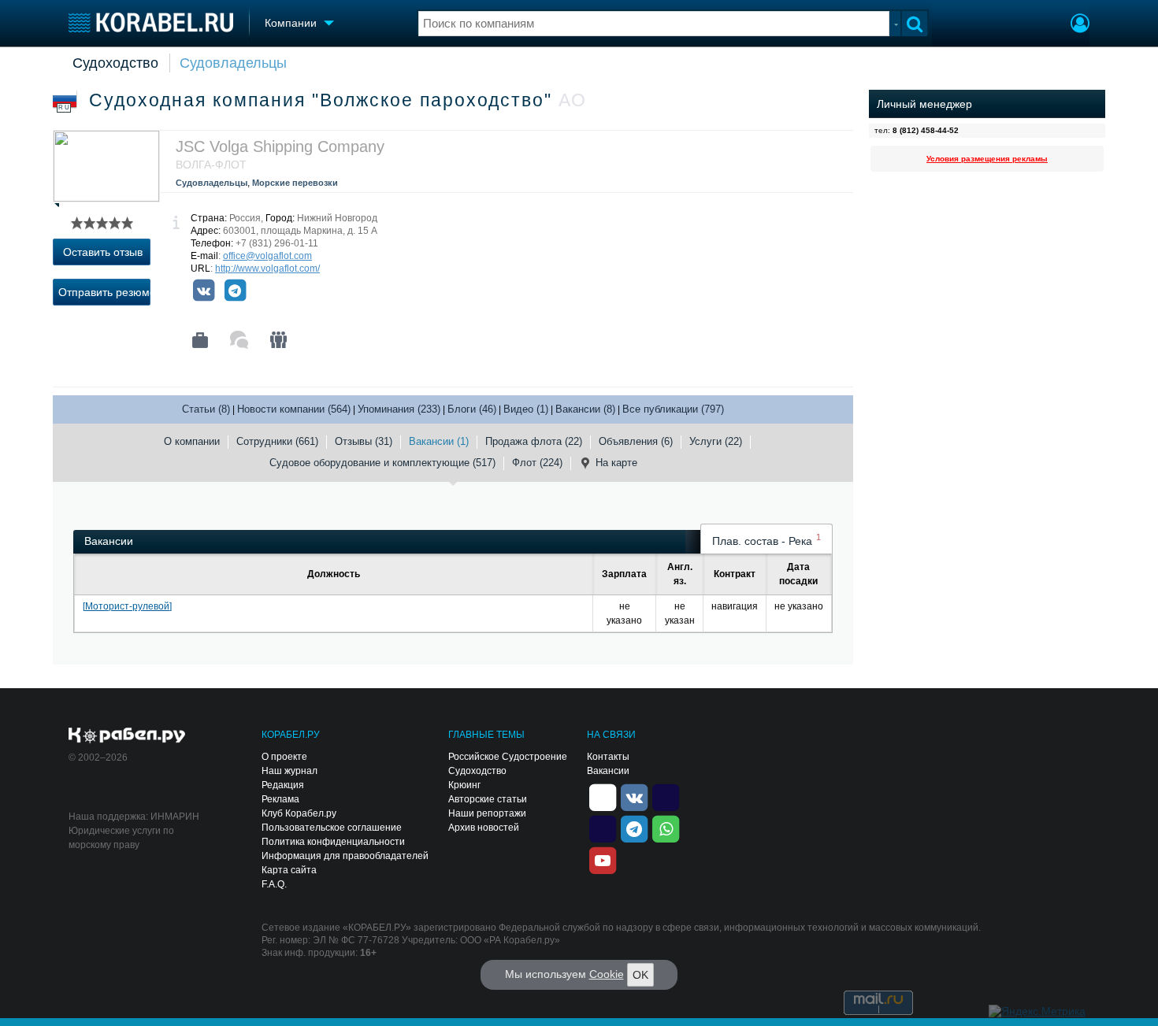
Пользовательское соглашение (332, 827)
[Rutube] (665, 796)
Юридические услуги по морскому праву (121, 837)
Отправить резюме (104, 292)
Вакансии (608, 770)
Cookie (606, 974)
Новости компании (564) (294, 409)
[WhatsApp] (665, 827)
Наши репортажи (487, 813)
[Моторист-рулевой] (127, 606)
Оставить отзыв (103, 252)
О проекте (284, 756)
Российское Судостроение (507, 756)
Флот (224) (537, 463)
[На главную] (151, 22)
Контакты (608, 756)
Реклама (280, 799)
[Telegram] (234, 290)
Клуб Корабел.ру (299, 813)
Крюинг (464, 785)
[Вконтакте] (203, 290)
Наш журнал (289, 770)
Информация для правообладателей (345, 855)
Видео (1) (525, 409)
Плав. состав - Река (766, 539)
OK (640, 975)
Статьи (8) (206, 409)
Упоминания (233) (399, 409)
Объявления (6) (636, 441)
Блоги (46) (471, 409)
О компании (192, 441)
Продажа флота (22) (533, 441)
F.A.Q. (274, 884)
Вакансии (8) (585, 409)
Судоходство (115, 63)
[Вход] (1080, 25)
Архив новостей (483, 827)
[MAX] (602, 827)
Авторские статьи (487, 799)
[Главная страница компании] (200, 340)
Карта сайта (289, 870)
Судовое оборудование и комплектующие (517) (382, 463)
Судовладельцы (233, 63)
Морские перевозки (295, 182)
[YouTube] (602, 859)
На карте (616, 463)
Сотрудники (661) (277, 441)
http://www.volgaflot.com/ (267, 268)
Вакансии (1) (439, 441)
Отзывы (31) (363, 441)
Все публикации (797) (673, 409)
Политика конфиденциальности (333, 841)
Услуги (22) (715, 441)
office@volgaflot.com (267, 255)
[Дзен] (602, 796)
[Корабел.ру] (127, 736)
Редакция (283, 785)
